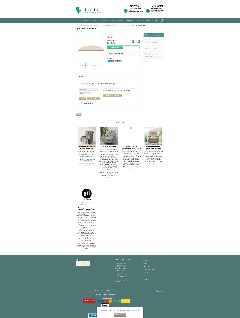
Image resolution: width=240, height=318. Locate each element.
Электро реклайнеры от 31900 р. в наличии (152, 41)
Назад (78, 114)
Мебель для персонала (101, 25)
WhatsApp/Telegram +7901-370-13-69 (157, 11)
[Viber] (118, 61)
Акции (138, 21)
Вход (82, 98)
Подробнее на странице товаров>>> (86, 164)
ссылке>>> (154, 163)
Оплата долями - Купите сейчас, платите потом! (86, 208)
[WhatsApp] (121, 61)
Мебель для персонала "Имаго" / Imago (121, 25)
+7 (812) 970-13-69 (157, 7)
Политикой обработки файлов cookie (124, 311)
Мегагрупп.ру (160, 291)
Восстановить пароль (112, 95)
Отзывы (80, 76)
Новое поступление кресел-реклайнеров (153, 147)
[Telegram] (116, 61)
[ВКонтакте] (110, 61)
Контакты (103, 21)
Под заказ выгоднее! (151, 48)
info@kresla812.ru (156, 8)
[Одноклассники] (113, 61)
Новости (129, 21)
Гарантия (147, 21)
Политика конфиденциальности (105, 294)
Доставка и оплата (116, 21)
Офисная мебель (87, 25)
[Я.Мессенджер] (108, 61)
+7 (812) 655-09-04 (157, 5)
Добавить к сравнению (115, 53)
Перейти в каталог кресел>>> (133, 167)
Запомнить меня (87, 103)
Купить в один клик (132, 47)
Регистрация (93, 98)
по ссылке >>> (110, 176)
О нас (94, 21)
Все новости (159, 35)
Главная (85, 21)
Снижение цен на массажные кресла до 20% (153, 55)
